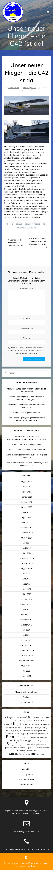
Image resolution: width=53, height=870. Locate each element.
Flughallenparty (43, 724)
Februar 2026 (26, 497)
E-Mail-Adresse (26, 328)
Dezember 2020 (26, 645)
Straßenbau (44, 748)
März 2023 (26, 594)
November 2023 (26, 558)
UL (44, 224)
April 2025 (26, 517)
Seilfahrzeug (41, 744)
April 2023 (26, 589)
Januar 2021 (26, 640)
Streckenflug (20, 751)
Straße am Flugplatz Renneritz (29, 748)
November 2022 (26, 604)
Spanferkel (8, 748)
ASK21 (28, 717)
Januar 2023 (26, 599)
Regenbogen (43, 734)
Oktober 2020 (27, 655)
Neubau (44, 731)
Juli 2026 (26, 486)
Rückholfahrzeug (30, 737)
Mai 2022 (26, 609)
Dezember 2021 (26, 619)
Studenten (30, 751)
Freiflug (37, 728)
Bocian (9, 721)
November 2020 (26, 650)
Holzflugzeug (12, 730)
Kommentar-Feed (26, 779)
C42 (11, 224)
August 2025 (26, 507)
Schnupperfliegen (36, 741)
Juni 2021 (27, 635)
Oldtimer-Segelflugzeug (16, 733)
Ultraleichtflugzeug (26, 227)
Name (26, 318)
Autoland (45, 717)
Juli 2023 (26, 573)
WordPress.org (26, 784)
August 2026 (26, 481)
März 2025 (26, 522)
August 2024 (26, 538)
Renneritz (15, 736)
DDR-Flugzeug (23, 721)
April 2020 (26, 676)
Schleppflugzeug (32, 224)
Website (26, 338)
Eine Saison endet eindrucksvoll (31, 449)
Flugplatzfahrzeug (19, 728)
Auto (40, 717)
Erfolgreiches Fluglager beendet (26, 412)
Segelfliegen (16, 743)
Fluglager (27, 697)
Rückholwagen (42, 737)
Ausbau (35, 717)
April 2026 (26, 491)
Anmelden (26, 769)
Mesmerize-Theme (28, 866)
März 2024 (26, 553)
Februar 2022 (26, 614)
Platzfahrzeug (34, 734)
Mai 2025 (26, 512)
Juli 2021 (26, 630)
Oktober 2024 (27, 532)
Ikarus (19, 224)
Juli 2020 (26, 671)
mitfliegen (37, 731)
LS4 (32, 731)
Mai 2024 (26, 548)
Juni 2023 (27, 578)
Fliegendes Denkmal (30, 724)
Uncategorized (29, 87)
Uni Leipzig (40, 754)
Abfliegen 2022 (34, 444)
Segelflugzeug (32, 744)
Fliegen (16, 723)
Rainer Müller (13, 87)
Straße (15, 748)
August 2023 (26, 568)
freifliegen (30, 728)
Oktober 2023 (27, 563)
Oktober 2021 (27, 624)
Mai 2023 (26, 584)
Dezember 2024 (26, 527)
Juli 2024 (26, 543)
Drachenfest (34, 720)
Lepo (28, 731)
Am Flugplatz (19, 717)
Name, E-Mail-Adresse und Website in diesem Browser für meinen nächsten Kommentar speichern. (26, 350)
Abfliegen (9, 717)
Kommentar (26, 288)
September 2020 (26, 660)
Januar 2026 (26, 502)
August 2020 (26, 665)
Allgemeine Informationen (26, 692)
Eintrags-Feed (27, 774)
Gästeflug (43, 728)
